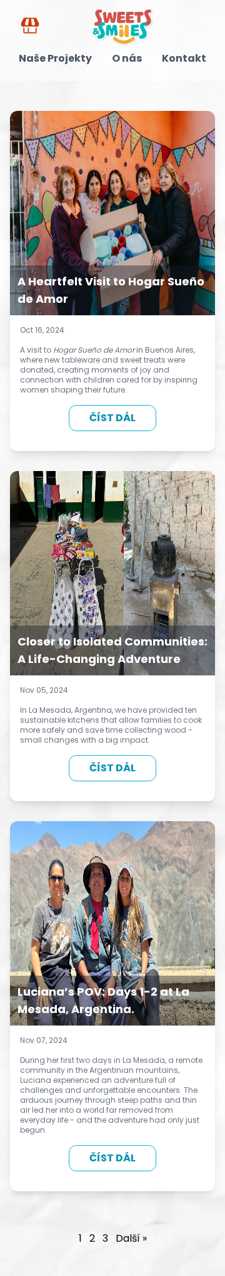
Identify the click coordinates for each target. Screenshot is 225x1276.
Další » (131, 1238)
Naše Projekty (55, 58)
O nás (127, 58)
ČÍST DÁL (112, 418)
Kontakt (184, 58)
